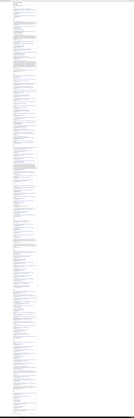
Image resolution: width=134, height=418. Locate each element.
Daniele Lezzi (15, 372)
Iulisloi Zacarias (21, 142)
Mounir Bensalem (16, 28)
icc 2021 (15, 233)
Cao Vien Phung (21, 36)
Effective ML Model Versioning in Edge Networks (19, 45)
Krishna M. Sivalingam (22, 172)
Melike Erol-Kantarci (23, 31)
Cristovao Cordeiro (22, 372)
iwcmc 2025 (15, 47)
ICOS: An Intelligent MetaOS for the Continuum (19, 21)
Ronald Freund (29, 38)
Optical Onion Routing (16, 399)
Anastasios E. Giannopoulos (25, 22)
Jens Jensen (18, 372)
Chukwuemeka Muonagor (20, 103)
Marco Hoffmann (15, 367)
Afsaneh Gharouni (16, 62)
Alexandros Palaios (19, 61)
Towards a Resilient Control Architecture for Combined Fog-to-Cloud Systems (23, 321)
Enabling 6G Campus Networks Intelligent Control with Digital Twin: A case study (23, 86)
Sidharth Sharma (15, 126)
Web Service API (11, 417)
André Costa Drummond (24, 177)
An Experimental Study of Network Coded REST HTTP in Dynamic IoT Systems (23, 275)
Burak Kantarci (32, 31)
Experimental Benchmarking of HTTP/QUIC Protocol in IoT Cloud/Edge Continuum (23, 231)
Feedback (17, 417)
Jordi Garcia (34, 371)
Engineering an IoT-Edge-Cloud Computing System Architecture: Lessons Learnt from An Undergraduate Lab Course (24, 228)
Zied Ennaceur (15, 16)
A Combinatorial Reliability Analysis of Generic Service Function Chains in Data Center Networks (24, 235)
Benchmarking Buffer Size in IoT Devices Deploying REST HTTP (21, 211)
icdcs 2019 (15, 296)
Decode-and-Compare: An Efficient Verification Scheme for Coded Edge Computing (23, 272)
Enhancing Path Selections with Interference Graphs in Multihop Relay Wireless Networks (24, 117)
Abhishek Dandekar (26, 35)
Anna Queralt (27, 371)
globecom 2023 (15, 181)
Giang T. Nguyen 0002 (21, 66)
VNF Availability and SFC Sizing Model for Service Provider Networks (22, 285)
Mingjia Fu (21, 148)
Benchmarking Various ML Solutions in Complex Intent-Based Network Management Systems (25, 193)
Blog (13, 417)
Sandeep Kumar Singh (20, 292)
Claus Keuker (26, 43)
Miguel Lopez (19, 167)
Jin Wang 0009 (15, 148)
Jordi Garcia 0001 (16, 22)
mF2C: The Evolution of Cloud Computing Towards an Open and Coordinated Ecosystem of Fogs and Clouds (25, 317)
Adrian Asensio (15, 252)
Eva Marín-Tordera (29, 322)
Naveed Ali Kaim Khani (28, 36)
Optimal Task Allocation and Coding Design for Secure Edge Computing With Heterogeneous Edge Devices (25, 186)
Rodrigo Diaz (26, 122)
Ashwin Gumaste (26, 126)
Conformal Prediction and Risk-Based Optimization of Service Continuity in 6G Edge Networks (25, 15)
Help (7, 417)
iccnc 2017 (15, 401)
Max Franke (29, 35)
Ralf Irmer (30, 66)
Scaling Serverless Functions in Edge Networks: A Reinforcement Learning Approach (24, 157)
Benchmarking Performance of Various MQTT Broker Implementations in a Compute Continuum (25, 83)
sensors (14, 242)
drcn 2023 (15, 178)
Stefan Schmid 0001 (27, 133)
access (14, 68)
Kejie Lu (28, 148)
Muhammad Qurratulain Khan (27, 63)
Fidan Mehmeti (22, 167)
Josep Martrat (22, 122)
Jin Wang (17, 273)
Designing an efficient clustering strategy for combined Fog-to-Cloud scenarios (23, 251)
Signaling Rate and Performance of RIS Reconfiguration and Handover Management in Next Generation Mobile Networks (24, 27)
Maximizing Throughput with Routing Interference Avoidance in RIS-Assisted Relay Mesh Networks (24, 113)
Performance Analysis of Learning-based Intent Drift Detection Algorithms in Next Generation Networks (25, 106)
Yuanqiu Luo (15, 172)
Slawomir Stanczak (33, 38)
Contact (3, 417)
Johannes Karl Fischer (24, 38)
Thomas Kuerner (23, 283)
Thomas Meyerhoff (26, 167)
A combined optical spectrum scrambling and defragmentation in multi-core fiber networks (24, 409)
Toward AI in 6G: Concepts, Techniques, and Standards (20, 60)
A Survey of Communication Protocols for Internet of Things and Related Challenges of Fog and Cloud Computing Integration (25, 302)
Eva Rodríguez (15, 122)
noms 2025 (15, 50)
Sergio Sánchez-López (20, 322)
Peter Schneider (26, 367)
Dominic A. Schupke (34, 168)
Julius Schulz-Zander (26, 37)
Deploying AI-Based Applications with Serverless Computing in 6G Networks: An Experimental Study (25, 102)
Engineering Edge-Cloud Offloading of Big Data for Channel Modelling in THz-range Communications (24, 201)
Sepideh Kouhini (33, 36)
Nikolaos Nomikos (32, 91)
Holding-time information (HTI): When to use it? (19, 406)
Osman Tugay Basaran (21, 35)
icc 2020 (15, 267)
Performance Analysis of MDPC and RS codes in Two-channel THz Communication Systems (24, 208)
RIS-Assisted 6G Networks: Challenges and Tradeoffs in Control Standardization (23, 132)
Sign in (14, 413)
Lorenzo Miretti (15, 37)
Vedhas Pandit (29, 61)
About (1, 417)
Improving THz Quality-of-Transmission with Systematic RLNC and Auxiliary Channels (24, 282)
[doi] (17, 10)
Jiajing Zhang (26, 61)
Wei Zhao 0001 (32, 187)
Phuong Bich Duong (17, 63)
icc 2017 (15, 411)
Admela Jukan (18, 16)
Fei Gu (28, 273)
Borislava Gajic (19, 62)
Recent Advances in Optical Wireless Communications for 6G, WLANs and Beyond (23, 171)
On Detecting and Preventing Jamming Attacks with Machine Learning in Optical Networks (24, 291)
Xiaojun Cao (26, 172)
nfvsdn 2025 (15, 71)
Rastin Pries (32, 43)
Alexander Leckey (26, 372)
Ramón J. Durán (23, 252)
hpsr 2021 (15, 222)
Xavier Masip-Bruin (19, 252)
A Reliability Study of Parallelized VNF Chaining (19, 356)
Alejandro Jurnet (25, 322)
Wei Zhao (35, 295)
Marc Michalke (15, 103)
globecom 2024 (15, 143)
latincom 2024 (15, 77)
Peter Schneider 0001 (29, 168)
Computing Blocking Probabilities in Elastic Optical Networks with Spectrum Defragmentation (25, 336)
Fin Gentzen (15, 46)
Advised (16, 4)
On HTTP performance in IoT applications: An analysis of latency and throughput (23, 346)
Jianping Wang (20, 273)
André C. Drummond (16, 35)
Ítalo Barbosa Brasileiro (16, 142)
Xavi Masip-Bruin (20, 22)
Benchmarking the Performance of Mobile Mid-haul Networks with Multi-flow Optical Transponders (24, 141)
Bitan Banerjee (23, 62)
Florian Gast (20, 166)
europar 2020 (15, 331)
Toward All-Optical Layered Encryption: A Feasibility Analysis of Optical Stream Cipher (24, 305)
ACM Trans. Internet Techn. (17, 127)
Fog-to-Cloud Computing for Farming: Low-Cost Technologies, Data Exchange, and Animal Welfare (24, 312)
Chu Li (16, 167)
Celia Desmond (15, 31)
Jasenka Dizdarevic (20, 221)
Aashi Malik (22, 126)
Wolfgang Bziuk (19, 198)
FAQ (15, 417)
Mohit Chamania (17, 380)
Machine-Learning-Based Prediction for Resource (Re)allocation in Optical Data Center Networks (24, 342)
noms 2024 (15, 88)
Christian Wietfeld (33, 66)
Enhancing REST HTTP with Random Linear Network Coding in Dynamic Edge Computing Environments (24, 326)
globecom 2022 (15, 216)
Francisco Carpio (20, 151)
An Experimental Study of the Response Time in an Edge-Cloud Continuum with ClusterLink (25, 98)
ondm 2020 (15, 257)
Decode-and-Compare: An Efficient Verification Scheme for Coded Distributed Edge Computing (25, 147)
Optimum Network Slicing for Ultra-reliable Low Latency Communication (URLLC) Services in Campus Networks (25, 176)
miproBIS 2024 (15, 111)
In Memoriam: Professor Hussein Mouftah (19, 30)
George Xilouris (20, 123)
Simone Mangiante (22, 63)
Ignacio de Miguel (28, 252)
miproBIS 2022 (15, 191)
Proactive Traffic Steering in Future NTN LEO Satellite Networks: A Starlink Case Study (24, 12)
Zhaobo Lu (18, 148)
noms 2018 (15, 351)
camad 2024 (15, 93)
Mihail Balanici (33, 35)
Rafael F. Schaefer (26, 66)
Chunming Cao (19, 187)
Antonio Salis (30, 372)
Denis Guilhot (33, 372)
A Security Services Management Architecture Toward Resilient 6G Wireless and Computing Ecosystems (24, 121)
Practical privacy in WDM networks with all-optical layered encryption (22, 396)
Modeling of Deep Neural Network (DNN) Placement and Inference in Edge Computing (24, 262)
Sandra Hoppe (27, 166)
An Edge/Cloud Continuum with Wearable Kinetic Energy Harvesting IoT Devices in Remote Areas (24, 79)
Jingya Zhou (29, 295)
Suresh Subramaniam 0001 (31, 172)
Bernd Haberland (24, 166)
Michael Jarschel (19, 367)
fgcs (14, 377)
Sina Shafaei (15, 61)
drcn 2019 (15, 310)
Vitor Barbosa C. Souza (16, 387)
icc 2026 (15, 10)
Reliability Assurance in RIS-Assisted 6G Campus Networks (21, 136)
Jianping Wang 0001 (25, 148)
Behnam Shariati (20, 38)
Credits (6, 417)
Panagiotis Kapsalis (22, 91)
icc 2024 (15, 81)
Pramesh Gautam (33, 61)
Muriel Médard (26, 360)
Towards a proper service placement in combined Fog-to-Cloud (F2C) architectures (23, 386)
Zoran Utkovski (19, 37)
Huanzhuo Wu (29, 43)
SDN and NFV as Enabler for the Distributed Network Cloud (21, 366)
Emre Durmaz (22, 37)
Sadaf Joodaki (31, 166)
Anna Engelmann (19, 202)
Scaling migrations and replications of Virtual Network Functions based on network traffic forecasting (24, 197)
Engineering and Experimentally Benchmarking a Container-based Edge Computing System (24, 265)
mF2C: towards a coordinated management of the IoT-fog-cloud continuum (23, 370)
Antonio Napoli (29, 142)
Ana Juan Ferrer (24, 371)
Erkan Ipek (19, 158)
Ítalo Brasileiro (17, 36)
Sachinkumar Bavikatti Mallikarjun (28, 62)
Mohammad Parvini (33, 63)
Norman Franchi (17, 166)
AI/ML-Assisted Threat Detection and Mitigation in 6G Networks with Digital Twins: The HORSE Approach (25, 90)
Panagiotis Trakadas (30, 22)
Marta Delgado (19, 266)
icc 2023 (15, 152)
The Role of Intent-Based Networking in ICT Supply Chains (21, 220)
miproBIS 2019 (15, 328)
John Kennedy (15, 241)
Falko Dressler (16, 38)
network (14, 162)
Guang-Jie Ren (31, 252)
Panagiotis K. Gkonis (27, 91)
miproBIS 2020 (15, 270)
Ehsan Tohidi (24, 36)
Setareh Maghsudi (31, 37)
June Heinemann (25, 57)
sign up (16, 413)
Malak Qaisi (19, 91)
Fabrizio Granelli (15, 91)
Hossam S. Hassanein (27, 31)
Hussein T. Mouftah (20, 32)
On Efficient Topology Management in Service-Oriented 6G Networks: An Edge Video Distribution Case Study (24, 42)
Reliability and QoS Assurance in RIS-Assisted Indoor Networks (21, 56)
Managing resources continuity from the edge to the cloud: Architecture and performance (24, 375)
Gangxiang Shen (15, 173)
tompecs (15, 237)
